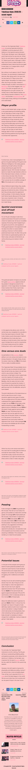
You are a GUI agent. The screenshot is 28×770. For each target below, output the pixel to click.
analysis (16, 355)
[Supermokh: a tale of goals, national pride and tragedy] (5, 744)
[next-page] (5, 763)
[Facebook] (8, 22)
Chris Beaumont (6, 17)
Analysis (3, 8)
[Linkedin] (18, 22)
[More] (22, 22)
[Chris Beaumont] (11, 17)
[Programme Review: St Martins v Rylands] (5, 758)
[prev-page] (3, 763)
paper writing (11, 282)
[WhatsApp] (15, 22)
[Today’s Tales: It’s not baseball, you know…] (5, 751)
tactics (18, 660)
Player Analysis (10, 8)
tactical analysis (18, 96)
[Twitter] (11, 22)
